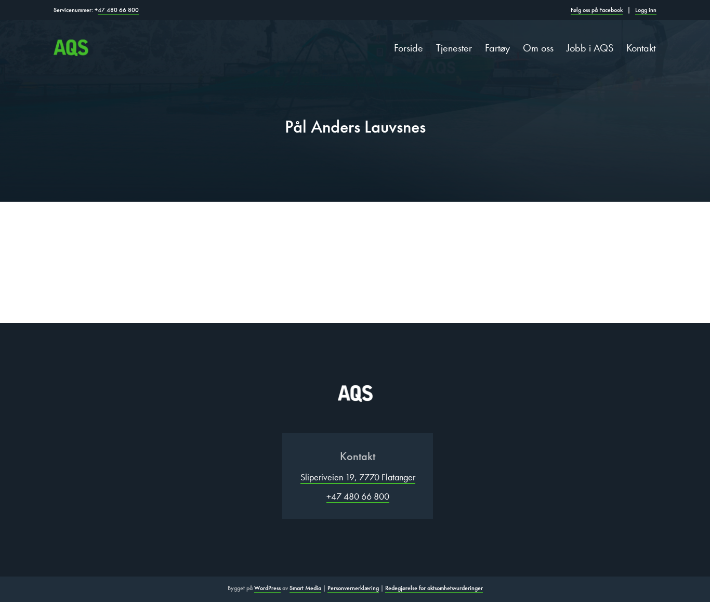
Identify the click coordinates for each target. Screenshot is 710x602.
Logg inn (645, 10)
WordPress (267, 588)
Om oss (538, 48)
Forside (408, 48)
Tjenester (454, 48)
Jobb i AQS (590, 48)
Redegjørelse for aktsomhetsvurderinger (434, 588)
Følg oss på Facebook (597, 10)
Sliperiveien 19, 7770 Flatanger (357, 477)
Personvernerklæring (353, 588)
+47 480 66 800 (357, 496)
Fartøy (497, 48)
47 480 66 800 (118, 10)
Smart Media (305, 588)
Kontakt (640, 48)
